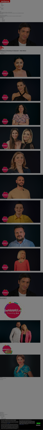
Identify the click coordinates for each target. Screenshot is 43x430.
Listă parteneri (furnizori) (21, 424)
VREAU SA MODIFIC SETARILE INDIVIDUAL (38, 425)
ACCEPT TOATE (38, 423)
